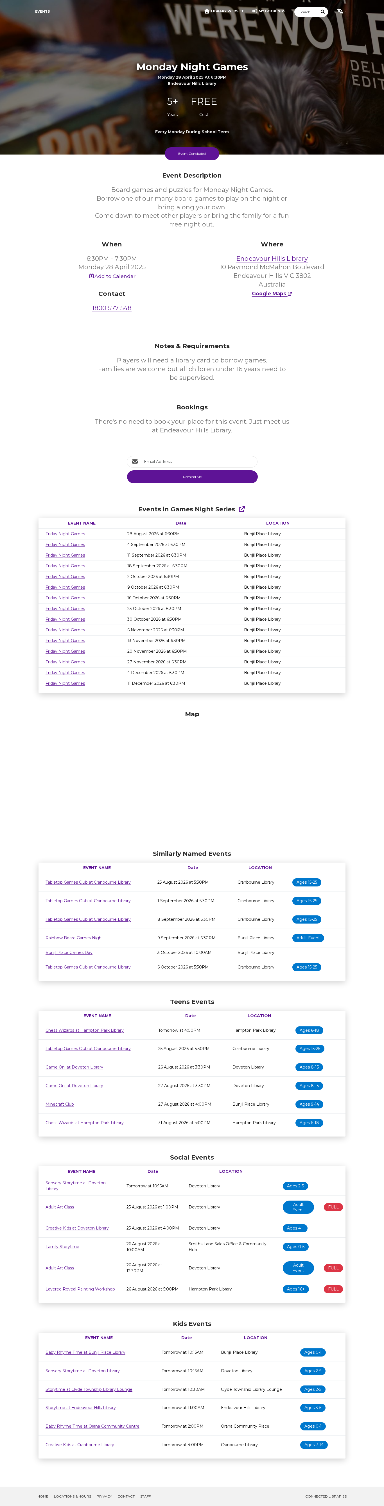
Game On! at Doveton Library (74, 1067)
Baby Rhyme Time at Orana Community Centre (92, 1426)
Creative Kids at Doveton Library (77, 1228)
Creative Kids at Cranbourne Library (80, 1444)
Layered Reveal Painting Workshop (80, 1289)
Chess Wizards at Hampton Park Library (85, 1030)
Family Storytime (62, 1246)
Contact (126, 1496)
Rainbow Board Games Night (74, 937)
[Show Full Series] (242, 509)
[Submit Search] (323, 12)
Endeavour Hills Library (272, 258)
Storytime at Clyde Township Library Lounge (89, 1389)
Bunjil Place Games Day (69, 952)
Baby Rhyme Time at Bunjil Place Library (85, 1352)
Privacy (104, 1496)
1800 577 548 (112, 308)
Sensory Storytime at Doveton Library (83, 1370)
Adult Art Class (60, 1207)
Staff (145, 1496)
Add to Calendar (114, 276)
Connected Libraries (326, 1496)
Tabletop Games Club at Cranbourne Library (88, 882)
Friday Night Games (65, 533)
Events (42, 11)
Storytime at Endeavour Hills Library (81, 1407)
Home (42, 1496)
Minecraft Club (60, 1104)
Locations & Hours (72, 1496)
